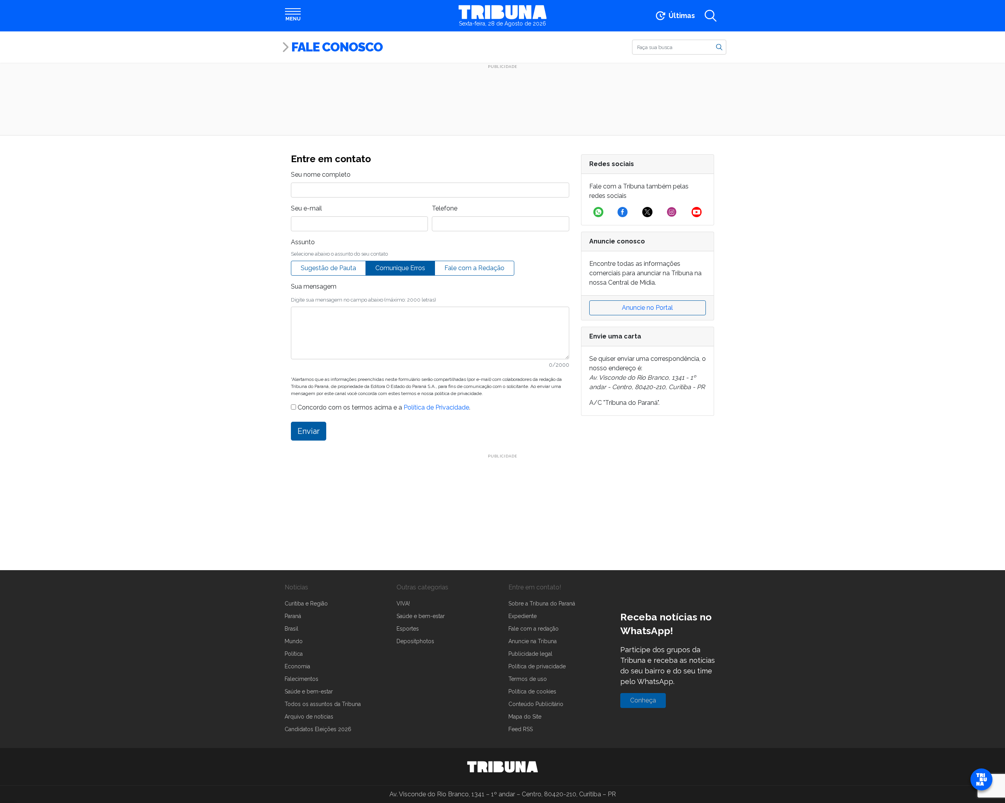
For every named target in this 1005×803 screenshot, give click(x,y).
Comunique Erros (400, 268)
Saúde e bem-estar (309, 691)
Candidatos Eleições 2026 (318, 729)
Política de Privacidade (436, 407)
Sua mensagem (313, 286)
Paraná (293, 616)
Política (294, 654)
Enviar (309, 431)
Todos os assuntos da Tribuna (323, 704)
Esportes (408, 629)
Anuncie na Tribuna (532, 641)
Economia (297, 666)
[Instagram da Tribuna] (672, 212)
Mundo (294, 641)
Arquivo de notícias (309, 716)
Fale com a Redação (474, 268)
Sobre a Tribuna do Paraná (541, 603)
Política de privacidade (537, 666)
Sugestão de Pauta (328, 268)
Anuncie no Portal (647, 307)
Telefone (444, 208)
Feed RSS (520, 729)
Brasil (291, 629)
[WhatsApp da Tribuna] (598, 212)
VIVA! (403, 603)
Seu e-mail (306, 208)
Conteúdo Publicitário (535, 704)
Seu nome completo (321, 174)
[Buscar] (719, 46)
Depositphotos (415, 641)
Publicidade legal (530, 654)
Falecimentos (301, 679)
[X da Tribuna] (647, 212)
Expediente (522, 616)
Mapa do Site (524, 716)
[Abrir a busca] (710, 15)
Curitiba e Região (306, 603)
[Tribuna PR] (502, 767)
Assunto (303, 242)
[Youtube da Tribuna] (696, 212)
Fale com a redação (533, 629)
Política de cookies (532, 691)
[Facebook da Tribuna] (623, 212)
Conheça (643, 700)
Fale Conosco (337, 47)
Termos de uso (527, 679)
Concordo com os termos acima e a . (383, 407)
